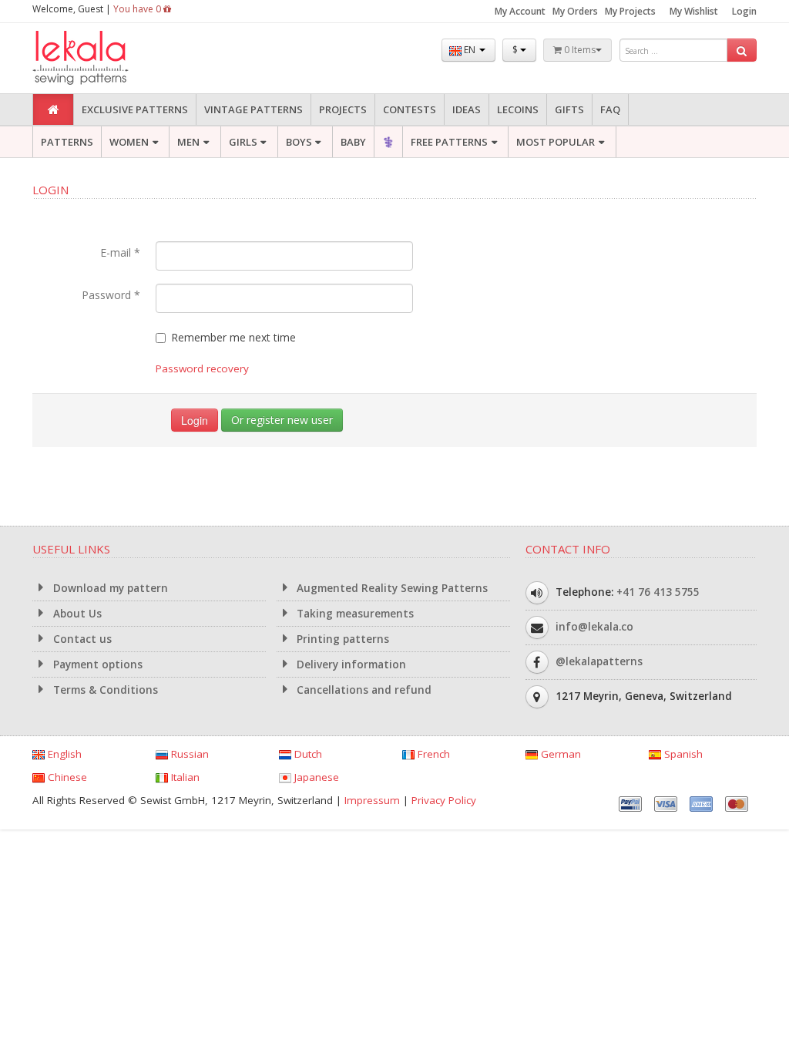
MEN (188, 142)
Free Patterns (449, 142)
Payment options (96, 664)
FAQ (610, 109)
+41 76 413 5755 (658, 592)
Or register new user (282, 419)
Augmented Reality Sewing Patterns (391, 588)
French (432, 754)
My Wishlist (694, 11)
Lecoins (518, 109)
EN (470, 49)
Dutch (306, 754)
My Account (520, 11)
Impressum (372, 800)
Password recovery (202, 368)
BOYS (299, 142)
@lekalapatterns (599, 661)
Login (744, 11)
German (559, 754)
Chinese (66, 777)
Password (111, 295)
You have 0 (138, 8)
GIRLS (243, 142)
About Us (76, 614)
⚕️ (388, 142)
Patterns (67, 142)
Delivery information (350, 664)
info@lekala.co (594, 627)
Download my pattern (109, 588)
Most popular (555, 142)
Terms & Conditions (104, 690)
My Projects (630, 11)
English (63, 754)
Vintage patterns (253, 109)
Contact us (81, 639)
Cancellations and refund (362, 690)
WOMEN (129, 142)
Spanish (682, 754)
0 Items (579, 49)
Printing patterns (341, 639)
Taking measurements (354, 614)
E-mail (120, 252)
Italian (184, 777)
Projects (343, 109)
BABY (353, 142)
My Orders (575, 11)
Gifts (569, 109)
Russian (188, 754)
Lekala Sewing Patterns (109, 58)
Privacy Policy (443, 800)
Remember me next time (233, 337)
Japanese (315, 777)
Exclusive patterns (135, 109)
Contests (409, 109)
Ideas (466, 109)
